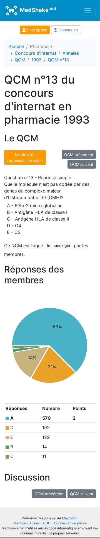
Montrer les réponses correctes (25, 157)
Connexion (68, 29)
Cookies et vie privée (70, 523)
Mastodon (70, 518)
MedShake (37, 10)
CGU (47, 523)
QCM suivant (81, 164)
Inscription (37, 29)
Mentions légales (26, 523)
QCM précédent (78, 154)
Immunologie (58, 245)
